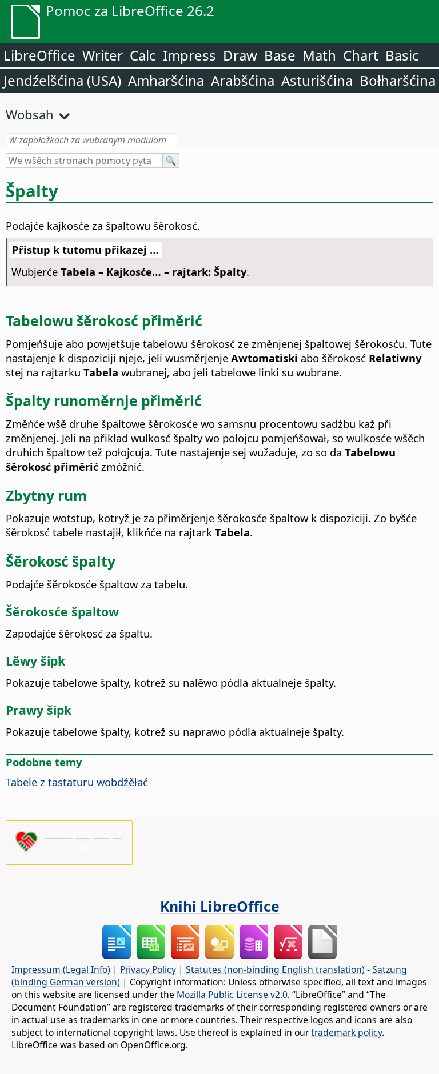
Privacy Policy (148, 969)
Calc (143, 55)
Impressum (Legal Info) (60, 969)
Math (319, 55)
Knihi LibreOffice (220, 906)
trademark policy (346, 1032)
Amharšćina (166, 80)
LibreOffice (39, 55)
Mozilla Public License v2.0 (232, 994)
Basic (402, 55)
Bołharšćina (398, 80)
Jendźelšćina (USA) (62, 80)
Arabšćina (242, 80)
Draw (240, 55)
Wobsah (30, 114)
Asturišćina (317, 80)
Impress (189, 55)
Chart (360, 55)
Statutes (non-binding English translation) (275, 969)
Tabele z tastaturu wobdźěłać (77, 782)
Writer (102, 55)
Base (280, 55)
